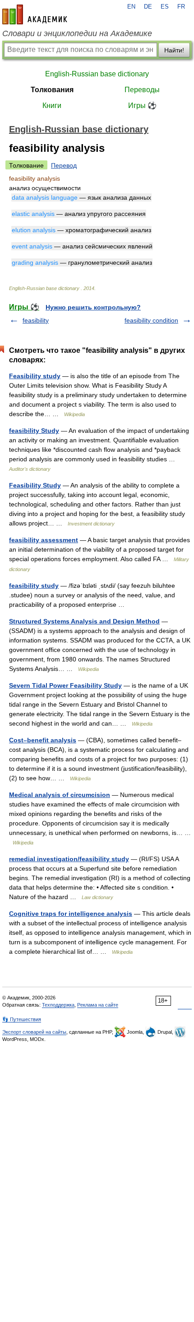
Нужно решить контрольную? (93, 307)
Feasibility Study (35, 485)
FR (181, 7)
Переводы (142, 90)
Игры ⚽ (142, 105)
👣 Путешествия (21, 1019)
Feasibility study (34, 376)
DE (148, 7)
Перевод (64, 165)
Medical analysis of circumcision (59, 794)
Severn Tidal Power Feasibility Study (65, 685)
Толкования (52, 90)
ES (165, 7)
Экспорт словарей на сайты (34, 1032)
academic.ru (34, 14)
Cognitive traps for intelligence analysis (70, 913)
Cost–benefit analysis (42, 740)
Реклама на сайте (97, 1005)
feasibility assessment (43, 540)
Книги (51, 105)
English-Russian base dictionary (97, 74)
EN (131, 7)
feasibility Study (34, 430)
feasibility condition (151, 320)
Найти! (174, 50)
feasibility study (34, 585)
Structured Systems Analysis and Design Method (84, 621)
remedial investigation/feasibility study (69, 859)
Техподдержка (58, 1005)
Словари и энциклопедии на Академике (77, 33)
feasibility (36, 320)
